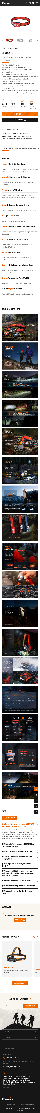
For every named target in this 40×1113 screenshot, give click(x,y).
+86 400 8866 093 (12, 1058)
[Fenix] (6, 2)
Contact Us (18, 114)
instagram (36, 789)
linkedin (36, 812)
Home (4, 49)
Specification (13, 148)
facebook (36, 795)
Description (23, 148)
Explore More (19, 983)
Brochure (18, 120)
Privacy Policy (10, 1104)
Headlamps (10, 49)
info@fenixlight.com (13, 1067)
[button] (2, 40)
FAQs (34, 148)
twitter (36, 806)
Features (5, 148)
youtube (36, 801)
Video (30, 148)
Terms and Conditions (27, 1104)
